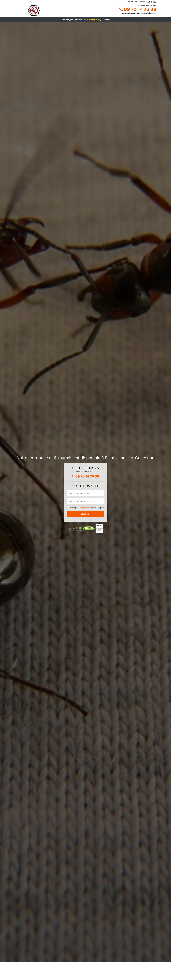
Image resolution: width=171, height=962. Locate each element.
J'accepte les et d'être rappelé (87, 507)
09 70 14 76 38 (139, 9)
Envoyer (85, 513)
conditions (85, 507)
